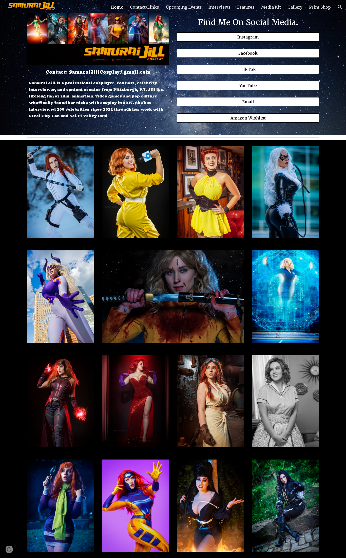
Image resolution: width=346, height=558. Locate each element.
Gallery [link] (294, 7)
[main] (98, 94)
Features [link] (246, 7)
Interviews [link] (219, 7)
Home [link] (116, 7)
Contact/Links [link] (144, 7)
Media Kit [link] (271, 7)
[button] (340, 7)
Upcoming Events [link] (184, 7)
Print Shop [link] (320, 7)
